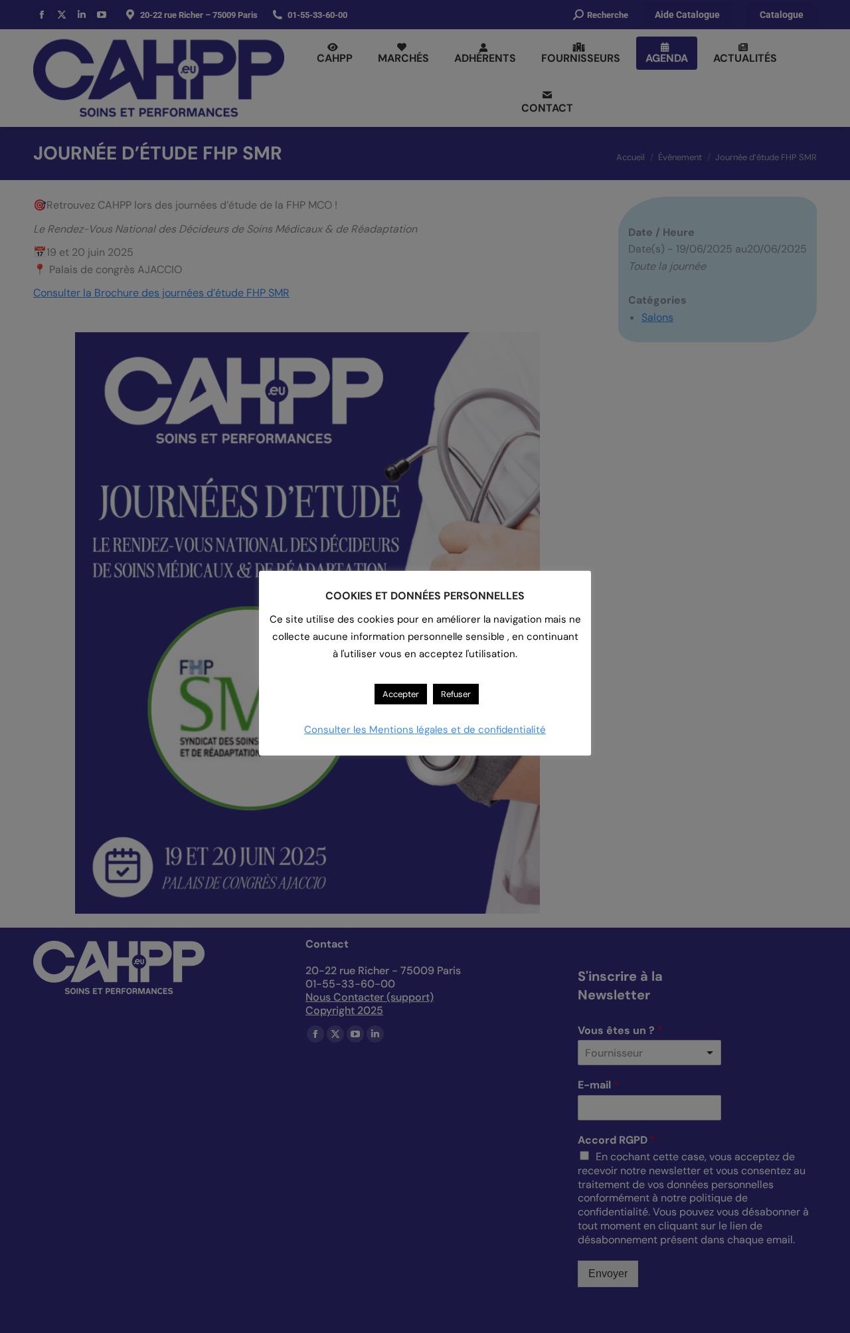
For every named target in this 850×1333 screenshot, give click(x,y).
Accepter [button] (400, 694)
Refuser (456, 694)
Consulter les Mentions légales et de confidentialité (425, 729)
